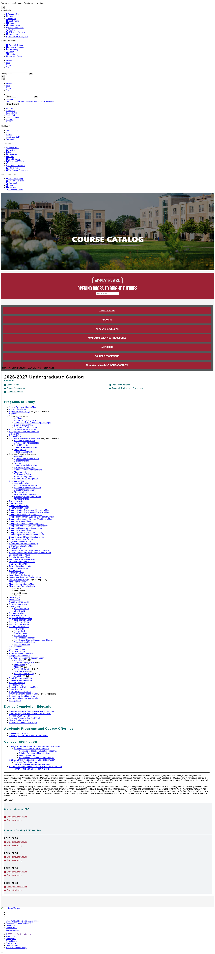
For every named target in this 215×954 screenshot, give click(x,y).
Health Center (14, 25)
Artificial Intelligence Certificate (22, 429)
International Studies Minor (21, 575)
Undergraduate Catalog (17, 817)
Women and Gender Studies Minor (24, 698)
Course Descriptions (107, 356)
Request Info (11, 60)
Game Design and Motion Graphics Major (32, 423)
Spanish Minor (15, 689)
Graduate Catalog (14, 820)
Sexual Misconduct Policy (16, 948)
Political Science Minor (19, 624)
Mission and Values (16, 28)
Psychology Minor (17, 651)
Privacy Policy (11, 936)
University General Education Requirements (28, 736)
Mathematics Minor (17, 582)
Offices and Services (16, 32)
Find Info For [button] (11, 99)
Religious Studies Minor (19, 656)
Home (5, 368)
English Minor (15, 548)
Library (11, 52)
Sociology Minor (16, 685)
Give (8, 67)
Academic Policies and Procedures (127, 388)
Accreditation (11, 941)
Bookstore (12, 54)
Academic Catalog (15, 45)
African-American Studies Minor (23, 407)
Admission (10, 108)
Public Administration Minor (21, 653)
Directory (12, 19)
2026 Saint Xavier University (18, 934)
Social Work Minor (17, 683)
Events (11, 23)
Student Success (12, 117)
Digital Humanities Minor (20, 541)
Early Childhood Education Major (23, 544)
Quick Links (13, 104)
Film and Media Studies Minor (22, 559)
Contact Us (10, 925)
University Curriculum (18, 733)
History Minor (15, 571)
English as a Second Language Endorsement (29, 550)
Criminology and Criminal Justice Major (26, 535)
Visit (8, 63)
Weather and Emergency (18, 36)
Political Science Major (19, 622)
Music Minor (14, 600)
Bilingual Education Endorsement (24, 432)
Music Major (14, 597)
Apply (8, 65)
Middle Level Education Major (22, 586)
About (8, 122)
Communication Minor (18, 508)
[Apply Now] (107, 284)
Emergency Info (12, 930)
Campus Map (13, 14)
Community (13, 49)
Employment (13, 21)
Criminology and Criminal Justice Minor (26, 537)
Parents (22, 101)
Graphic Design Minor (18, 568)
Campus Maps (11, 928)
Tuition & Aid (11, 113)
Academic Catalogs (17, 368)
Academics (10, 111)
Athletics (9, 119)
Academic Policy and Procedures (107, 338)
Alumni (28, 101)
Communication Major (18, 506)
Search (3, 74)
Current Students (12, 101)
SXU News (13, 34)
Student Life (11, 115)
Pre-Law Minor (15, 647)
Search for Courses (15, 56)
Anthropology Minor (17, 409)
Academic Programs (121, 385)
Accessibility (11, 943)
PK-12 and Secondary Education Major (26, 658)
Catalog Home (107, 311)
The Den (11, 16)
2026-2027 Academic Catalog (41, 368)
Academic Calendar (16, 47)
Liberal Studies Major (18, 579)
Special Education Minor (20, 692)
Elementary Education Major (21, 546)
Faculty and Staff (37, 101)
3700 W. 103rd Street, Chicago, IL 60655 (22, 921)
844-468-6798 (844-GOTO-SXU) (19, 923)
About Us (107, 320)
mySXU (11, 30)
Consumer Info (12, 945)
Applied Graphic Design (19, 411)
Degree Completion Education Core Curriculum (30, 714)
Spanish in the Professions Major (23, 687)
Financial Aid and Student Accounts (107, 365)
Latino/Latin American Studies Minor (25, 577)
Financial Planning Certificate (22, 562)
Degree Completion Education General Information (31, 711)
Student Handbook (15, 392)
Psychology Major (17, 649)
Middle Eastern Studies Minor (22, 584)
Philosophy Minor (17, 613)
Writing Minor (15, 700)
